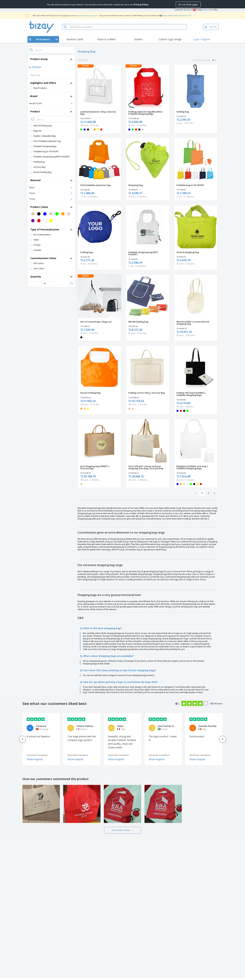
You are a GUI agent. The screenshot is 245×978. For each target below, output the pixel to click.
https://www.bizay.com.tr (86, 15)
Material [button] (35, 180)
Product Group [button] (39, 59)
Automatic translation (37, 755)
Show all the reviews (121, 830)
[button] (51, 103)
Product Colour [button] (39, 206)
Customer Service (182, 9)
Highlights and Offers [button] (43, 82)
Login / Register (201, 39)
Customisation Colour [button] (43, 258)
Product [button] (35, 111)
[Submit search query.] (31, 50)
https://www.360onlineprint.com (176, 15)
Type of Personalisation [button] (44, 229)
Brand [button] (33, 96)
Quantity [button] (35, 276)
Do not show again (188, 4)
